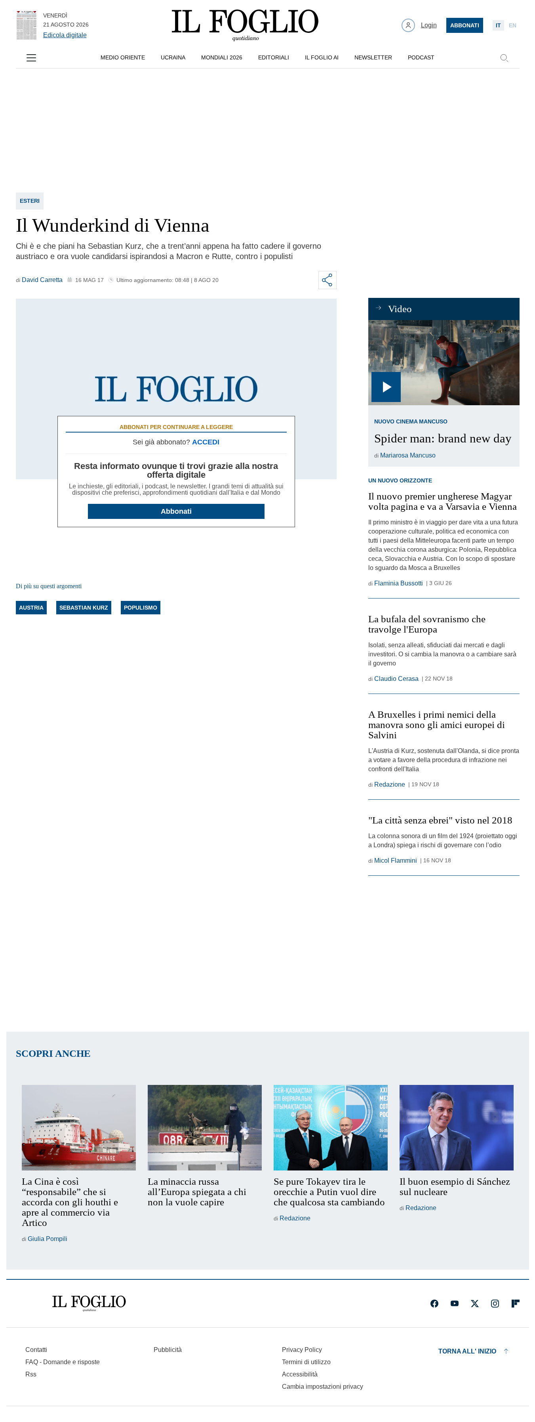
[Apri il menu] (31, 58)
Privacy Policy (302, 1349)
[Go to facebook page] (434, 1304)
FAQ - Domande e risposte (62, 1362)
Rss (30, 1374)
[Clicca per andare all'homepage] (89, 1303)
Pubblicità (168, 1349)
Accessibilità (300, 1374)
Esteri (30, 201)
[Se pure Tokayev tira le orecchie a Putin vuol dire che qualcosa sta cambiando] (331, 1127)
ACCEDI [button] (205, 442)
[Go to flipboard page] (516, 1304)
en (512, 25)
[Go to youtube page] (455, 1304)
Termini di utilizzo (306, 1362)
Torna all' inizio (467, 1351)
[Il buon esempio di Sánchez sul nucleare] (457, 1127)
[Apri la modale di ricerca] (504, 58)
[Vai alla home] (245, 25)
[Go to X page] (475, 1304)
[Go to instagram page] (495, 1304)
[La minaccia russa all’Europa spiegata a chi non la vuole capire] (205, 1127)
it (498, 25)
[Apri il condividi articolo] (327, 280)
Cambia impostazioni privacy (322, 1387)
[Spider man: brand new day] (443, 362)
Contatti (36, 1349)
